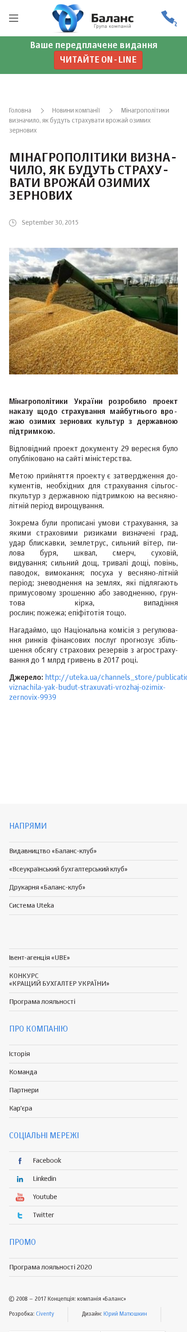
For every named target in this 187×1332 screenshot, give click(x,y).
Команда (23, 1072)
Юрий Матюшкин (125, 1314)
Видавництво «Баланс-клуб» (53, 851)
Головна (20, 111)
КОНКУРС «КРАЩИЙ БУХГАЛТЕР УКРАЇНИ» (59, 980)
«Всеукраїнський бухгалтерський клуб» (68, 869)
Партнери (24, 1090)
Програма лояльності (42, 1001)
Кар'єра (20, 1108)
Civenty (45, 1314)
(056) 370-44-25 (168, 18)
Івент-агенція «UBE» (39, 957)
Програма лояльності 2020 (50, 1267)
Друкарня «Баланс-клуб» (47, 887)
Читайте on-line (98, 60)
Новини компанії (76, 111)
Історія (19, 1054)
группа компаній (93, 18)
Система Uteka (31, 905)
